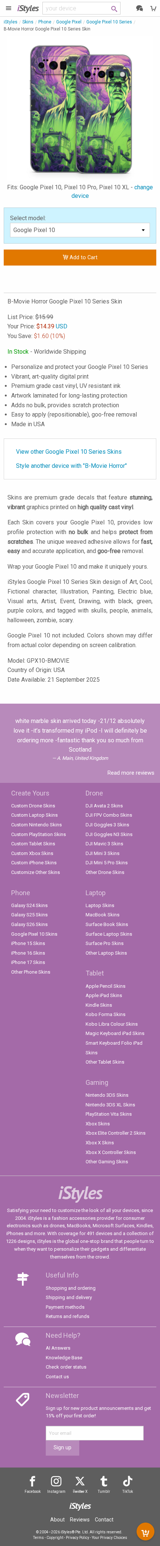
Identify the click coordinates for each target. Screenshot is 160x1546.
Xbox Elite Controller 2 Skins (115, 1133)
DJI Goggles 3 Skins (107, 824)
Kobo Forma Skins (105, 1014)
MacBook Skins (102, 914)
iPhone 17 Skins (28, 962)
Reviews (80, 1520)
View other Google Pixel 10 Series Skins (69, 451)
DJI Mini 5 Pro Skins (107, 862)
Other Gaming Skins (107, 1161)
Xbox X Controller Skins (111, 1152)
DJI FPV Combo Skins (109, 815)
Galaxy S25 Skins (29, 914)
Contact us (57, 1376)
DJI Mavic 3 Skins (104, 843)
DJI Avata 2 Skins (104, 806)
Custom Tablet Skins (33, 843)
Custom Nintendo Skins (36, 824)
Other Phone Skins (30, 972)
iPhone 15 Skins (28, 943)
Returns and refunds (67, 1316)
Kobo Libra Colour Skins (112, 1024)
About (57, 1520)
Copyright (55, 1538)
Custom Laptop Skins (34, 815)
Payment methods (65, 1307)
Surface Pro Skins (105, 943)
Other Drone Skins (105, 872)
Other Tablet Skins (105, 1062)
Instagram (56, 1491)
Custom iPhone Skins (34, 862)
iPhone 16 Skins (28, 953)
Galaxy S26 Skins (29, 924)
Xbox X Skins (100, 1142)
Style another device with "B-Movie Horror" (71, 465)
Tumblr (104, 1491)
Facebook (33, 1491)
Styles (28, 8)
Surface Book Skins (107, 924)
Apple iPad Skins (104, 995)
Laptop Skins (100, 905)
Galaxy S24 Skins (29, 905)
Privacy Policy (77, 1538)
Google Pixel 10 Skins (34, 934)
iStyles (10, 22)
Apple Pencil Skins (105, 986)
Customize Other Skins (35, 872)
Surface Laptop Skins (109, 934)
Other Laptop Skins (106, 953)
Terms (38, 1538)
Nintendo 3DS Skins (107, 1095)
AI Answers (58, 1348)
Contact (104, 1520)
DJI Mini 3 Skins (102, 853)
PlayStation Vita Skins (109, 1114)
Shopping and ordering (71, 1288)
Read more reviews (131, 772)
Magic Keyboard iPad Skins (115, 1033)
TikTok (127, 1491)
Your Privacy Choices (109, 1538)
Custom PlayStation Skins (38, 834)
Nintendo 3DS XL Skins (110, 1105)
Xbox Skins (98, 1123)
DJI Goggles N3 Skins (109, 834)
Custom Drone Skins (33, 806)
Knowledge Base (64, 1357)
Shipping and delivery (69, 1297)
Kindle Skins (99, 1005)
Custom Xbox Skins (32, 853)
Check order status (66, 1367)
